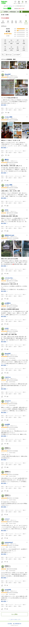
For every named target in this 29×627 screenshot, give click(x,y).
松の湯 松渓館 (4, 14)
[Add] (26, 15)
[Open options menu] (27, 74)
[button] (5, 65)
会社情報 (10, 623)
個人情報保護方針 (17, 623)
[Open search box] (2, 54)
